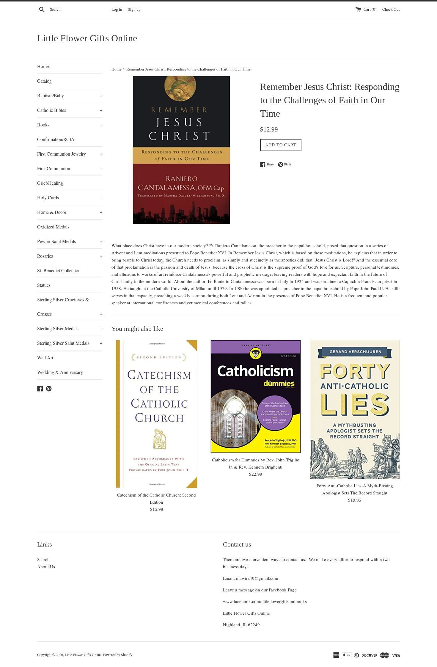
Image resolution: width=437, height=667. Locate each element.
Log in (116, 9)
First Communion (70, 168)
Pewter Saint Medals (70, 241)
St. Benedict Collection (59, 270)
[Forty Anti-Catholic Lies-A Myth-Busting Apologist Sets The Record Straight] (355, 409)
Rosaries (70, 256)
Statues (44, 285)
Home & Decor (70, 212)
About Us (46, 566)
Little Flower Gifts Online (87, 38)
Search (43, 559)
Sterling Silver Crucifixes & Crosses (70, 306)
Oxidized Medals (53, 226)
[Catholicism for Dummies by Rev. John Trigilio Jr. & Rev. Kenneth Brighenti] (255, 396)
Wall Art (45, 357)
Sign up (134, 9)
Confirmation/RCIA (56, 139)
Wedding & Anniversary (60, 372)
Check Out (391, 9)
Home (43, 66)
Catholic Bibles (70, 110)
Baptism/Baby (70, 95)
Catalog (44, 81)
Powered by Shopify (117, 654)
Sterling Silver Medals (70, 328)
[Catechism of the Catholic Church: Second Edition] (156, 414)
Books (70, 124)
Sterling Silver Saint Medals (70, 343)
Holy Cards (70, 197)
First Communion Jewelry (70, 154)
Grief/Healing (50, 183)
